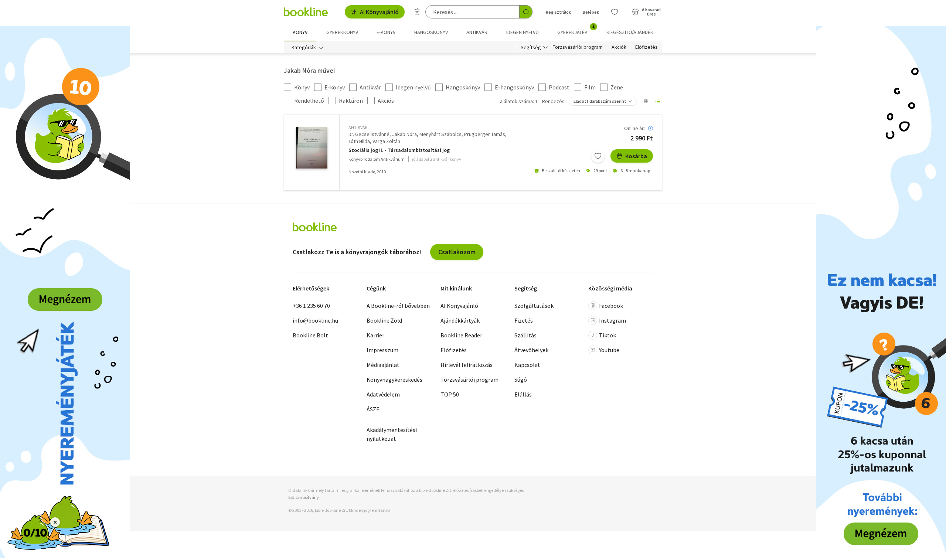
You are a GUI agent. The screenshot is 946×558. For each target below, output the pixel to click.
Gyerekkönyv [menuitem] (342, 32)
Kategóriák (304, 47)
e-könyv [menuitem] (386, 32)
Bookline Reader (461, 335)
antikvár (357, 127)
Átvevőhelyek (531, 350)
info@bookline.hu (315, 320)
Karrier (375, 335)
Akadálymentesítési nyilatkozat (392, 434)
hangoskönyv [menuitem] (431, 32)
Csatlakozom (457, 252)
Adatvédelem (383, 394)
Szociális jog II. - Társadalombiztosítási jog (399, 150)
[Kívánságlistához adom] (598, 156)
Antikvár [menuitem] (476, 32)
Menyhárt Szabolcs (440, 134)
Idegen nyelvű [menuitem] (522, 32)
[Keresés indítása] (525, 11)
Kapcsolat (527, 364)
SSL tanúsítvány (303, 497)
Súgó (520, 379)
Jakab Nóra (404, 134)
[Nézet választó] (646, 101)
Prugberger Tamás (484, 134)
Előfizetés (646, 47)
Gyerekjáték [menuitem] (576, 29)
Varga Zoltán (386, 141)
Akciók (619, 47)
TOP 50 (449, 394)
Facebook (611, 305)
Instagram (612, 320)
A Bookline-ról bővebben (398, 305)
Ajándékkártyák (460, 320)
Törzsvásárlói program (578, 47)
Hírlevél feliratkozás (466, 364)
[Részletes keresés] (417, 11)
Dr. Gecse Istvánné (368, 134)
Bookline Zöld (384, 320)
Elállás (523, 394)
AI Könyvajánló (379, 12)
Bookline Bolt (310, 335)
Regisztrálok (558, 12)
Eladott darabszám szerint (600, 101)
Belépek (591, 12)
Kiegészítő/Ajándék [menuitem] (629, 32)
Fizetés (523, 320)
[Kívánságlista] (614, 11)
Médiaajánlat (383, 364)
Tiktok (607, 335)
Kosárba (636, 156)
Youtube (609, 350)
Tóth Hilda (359, 141)
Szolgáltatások (534, 305)
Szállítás (525, 335)
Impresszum (382, 350)
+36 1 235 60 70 (311, 305)
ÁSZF (373, 409)
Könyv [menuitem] (300, 32)
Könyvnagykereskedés (394, 379)
